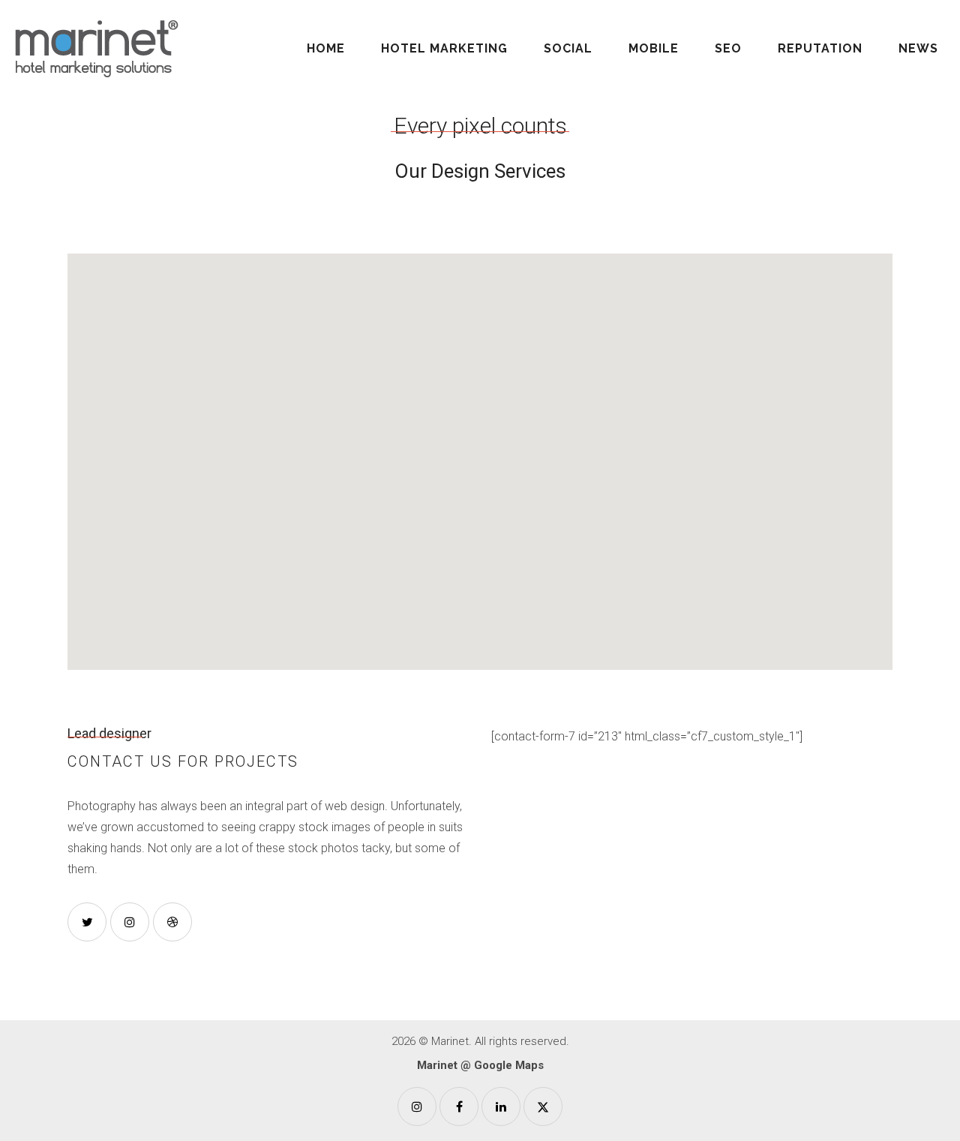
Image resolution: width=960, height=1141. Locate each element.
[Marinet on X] (543, 1106)
